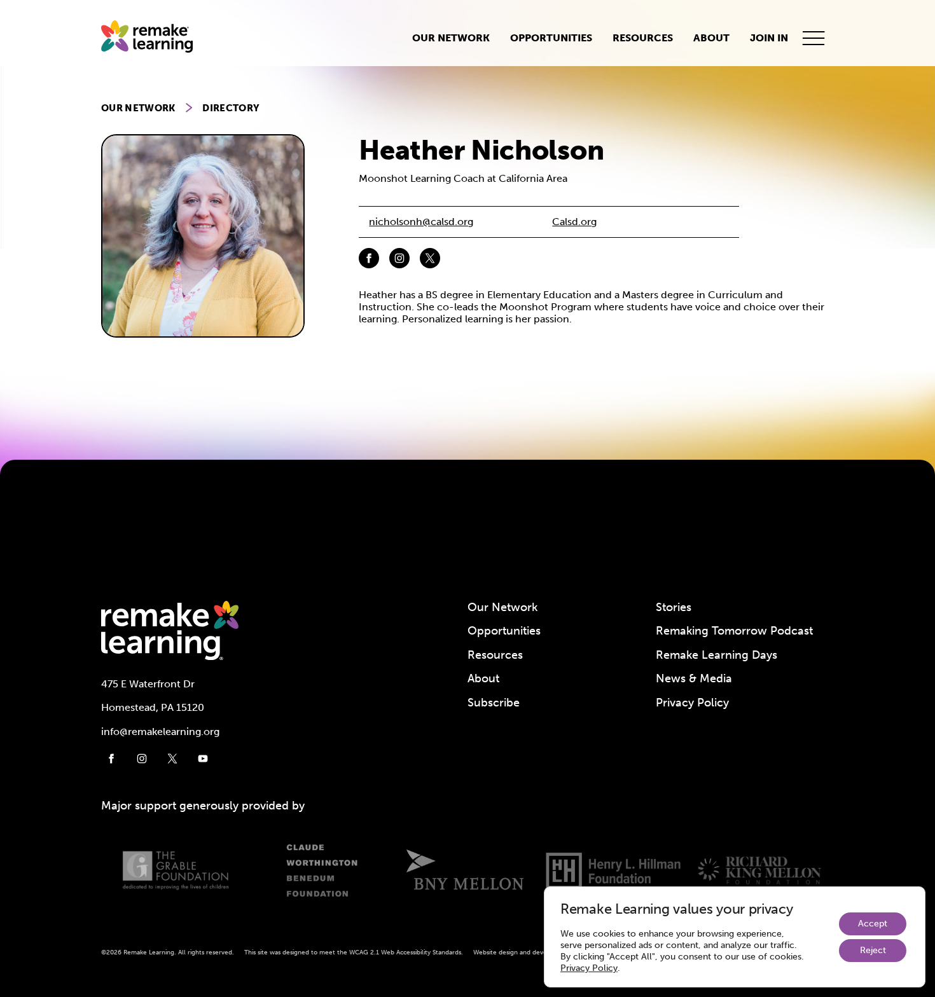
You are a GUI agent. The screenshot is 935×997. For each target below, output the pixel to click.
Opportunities (551, 38)
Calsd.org (574, 222)
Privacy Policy (692, 703)
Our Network (451, 38)
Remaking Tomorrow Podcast (734, 631)
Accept (872, 923)
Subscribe (494, 703)
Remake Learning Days (716, 655)
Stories (673, 607)
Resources (643, 38)
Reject (873, 950)
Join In (769, 38)
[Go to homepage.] (152, 38)
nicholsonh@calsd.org (421, 222)
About (711, 38)
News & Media (694, 678)
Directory (231, 108)
